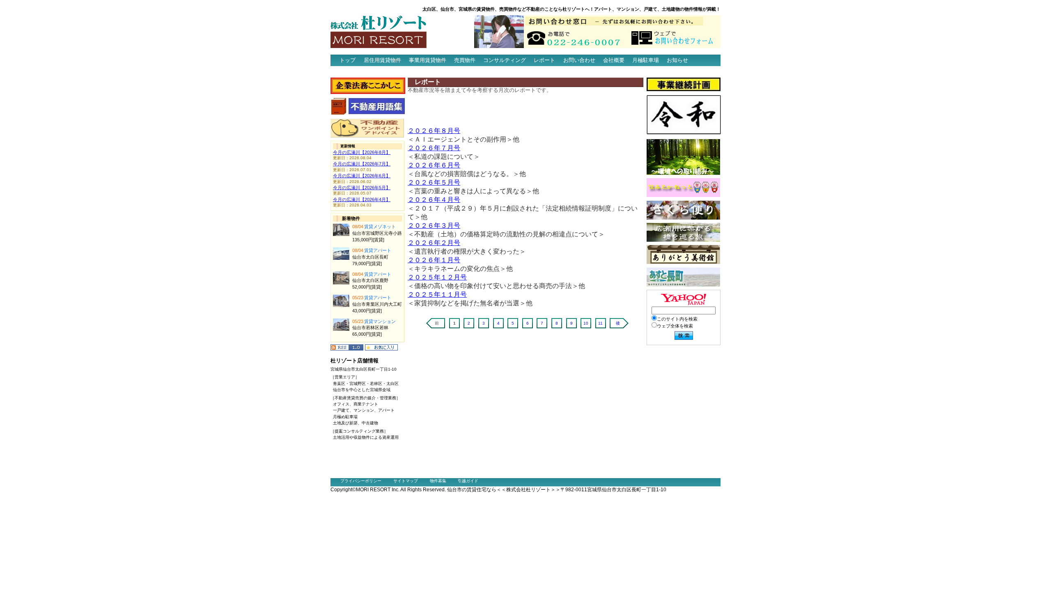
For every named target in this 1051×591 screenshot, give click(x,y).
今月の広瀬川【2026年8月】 (361, 152)
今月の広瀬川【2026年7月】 (361, 163)
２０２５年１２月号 (437, 277)
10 (585, 323)
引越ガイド (468, 481)
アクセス (345, 72)
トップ (348, 60)
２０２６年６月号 (434, 165)
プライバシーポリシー (360, 481)
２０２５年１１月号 (437, 294)
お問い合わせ (579, 60)
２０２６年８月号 (434, 130)
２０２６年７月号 (434, 147)
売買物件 (464, 60)
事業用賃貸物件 (427, 60)
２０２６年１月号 (434, 260)
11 (600, 323)
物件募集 (438, 481)
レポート (544, 60)
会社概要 (613, 60)
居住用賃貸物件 (382, 60)
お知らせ (677, 60)
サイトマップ (405, 481)
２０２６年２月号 (434, 242)
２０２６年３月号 (434, 225)
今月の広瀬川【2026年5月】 (361, 187)
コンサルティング (504, 60)
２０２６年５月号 (434, 182)
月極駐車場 (645, 60)
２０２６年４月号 (434, 199)
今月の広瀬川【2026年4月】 (361, 199)
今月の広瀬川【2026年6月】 (361, 175)
